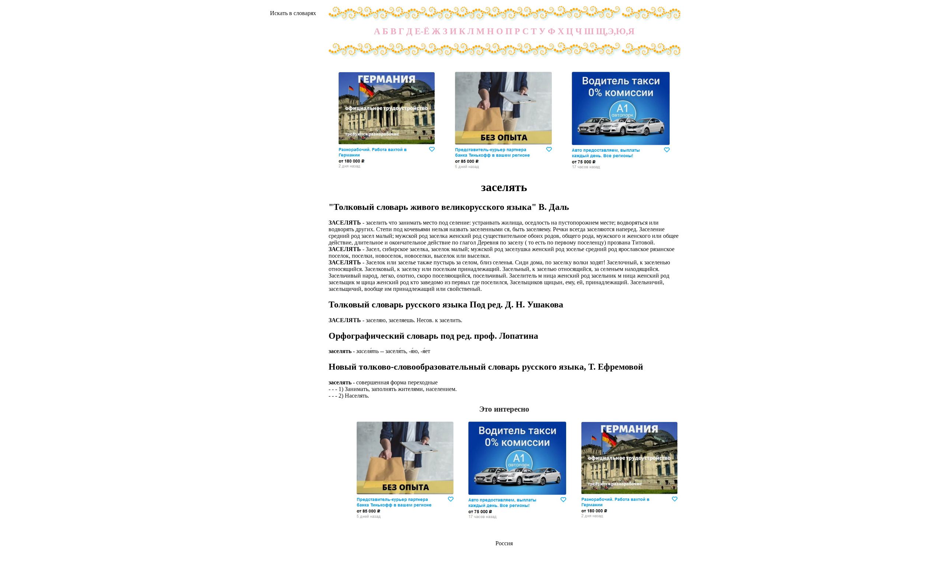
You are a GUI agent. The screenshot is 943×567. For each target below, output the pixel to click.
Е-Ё (422, 31)
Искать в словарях (293, 13)
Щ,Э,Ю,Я (615, 31)
